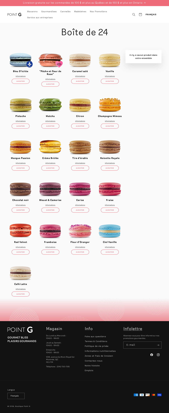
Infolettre (132, 329)
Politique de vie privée (96, 346)
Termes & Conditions (96, 341)
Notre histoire (92, 365)
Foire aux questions (95, 336)
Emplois (89, 370)
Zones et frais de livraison (99, 356)
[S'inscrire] (158, 345)
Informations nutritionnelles (100, 351)
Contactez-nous (93, 361)
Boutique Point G (22, 406)
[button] (133, 14)
